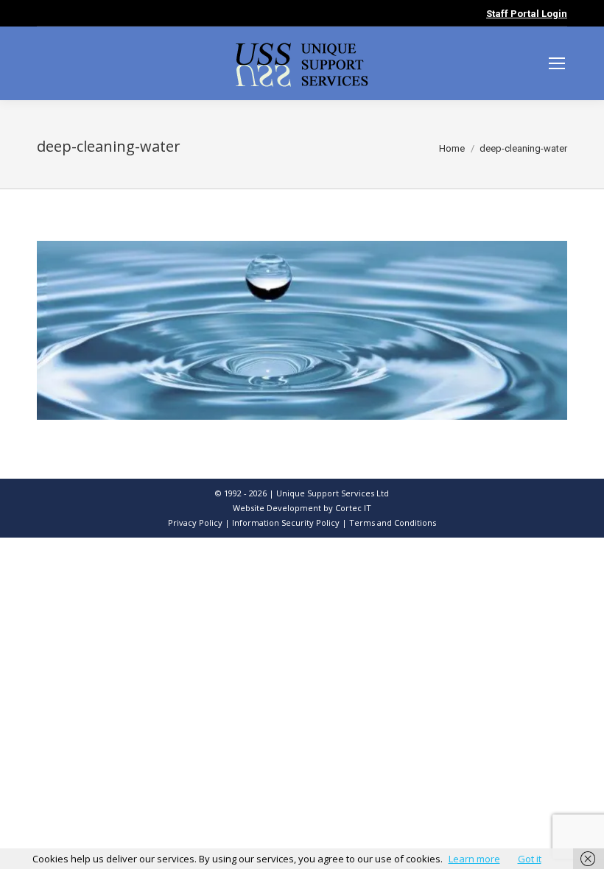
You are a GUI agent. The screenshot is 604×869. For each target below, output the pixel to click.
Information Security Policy (286, 522)
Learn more (474, 858)
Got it (529, 858)
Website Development (278, 507)
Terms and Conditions (392, 522)
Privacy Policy (195, 522)
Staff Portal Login (526, 13)
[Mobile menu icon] (557, 63)
